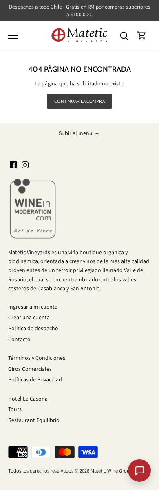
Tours (15, 409)
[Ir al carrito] (142, 35)
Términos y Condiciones (36, 358)
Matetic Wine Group (111, 470)
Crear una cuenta (29, 317)
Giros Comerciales (30, 368)
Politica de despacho (33, 328)
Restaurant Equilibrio (34, 420)
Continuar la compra (79, 101)
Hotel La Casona (28, 398)
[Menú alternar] (13, 36)
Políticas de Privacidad (35, 379)
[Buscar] (124, 35)
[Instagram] (25, 165)
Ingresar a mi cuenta (32, 306)
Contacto (19, 339)
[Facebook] (13, 165)
